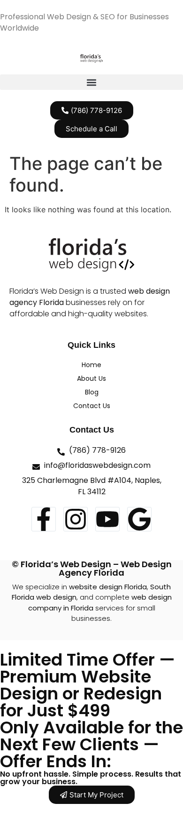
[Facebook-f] (43, 519)
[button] (91, 82)
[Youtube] (107, 519)
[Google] (139, 519)
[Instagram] (75, 519)
